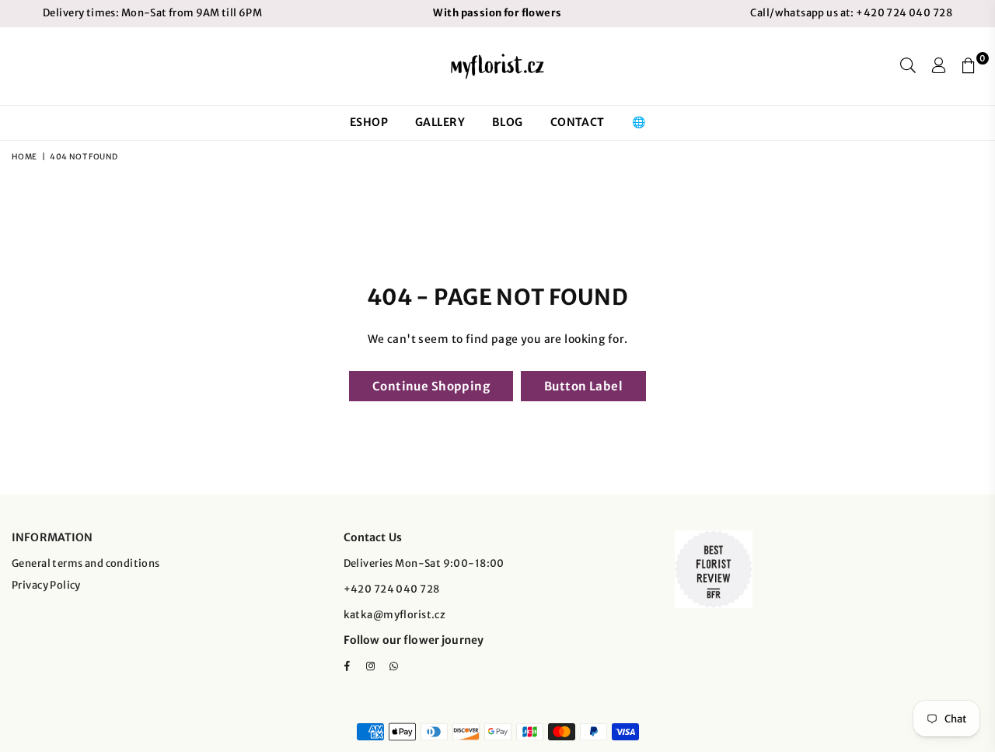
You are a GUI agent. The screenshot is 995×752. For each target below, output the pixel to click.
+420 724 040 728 (903, 12)
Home (24, 157)
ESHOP (369, 122)
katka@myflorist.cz (395, 614)
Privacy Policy (46, 585)
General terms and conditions (86, 563)
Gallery (440, 122)
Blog (507, 122)
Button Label (583, 386)
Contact (577, 122)
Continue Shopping (431, 386)
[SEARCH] (908, 66)
